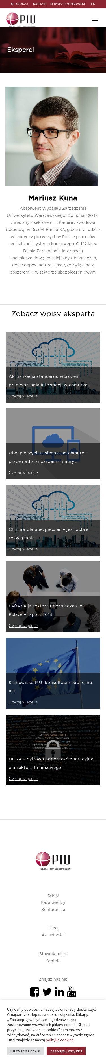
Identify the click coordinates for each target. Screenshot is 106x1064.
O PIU (53, 896)
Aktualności (53, 935)
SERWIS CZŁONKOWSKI (67, 4)
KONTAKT (40, 4)
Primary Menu (95, 20)
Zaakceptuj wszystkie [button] (66, 1051)
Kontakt (53, 961)
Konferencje (53, 910)
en (93, 4)
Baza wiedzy (53, 903)
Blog (53, 928)
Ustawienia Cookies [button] (25, 1051)
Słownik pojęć (53, 954)
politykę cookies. (60, 1039)
